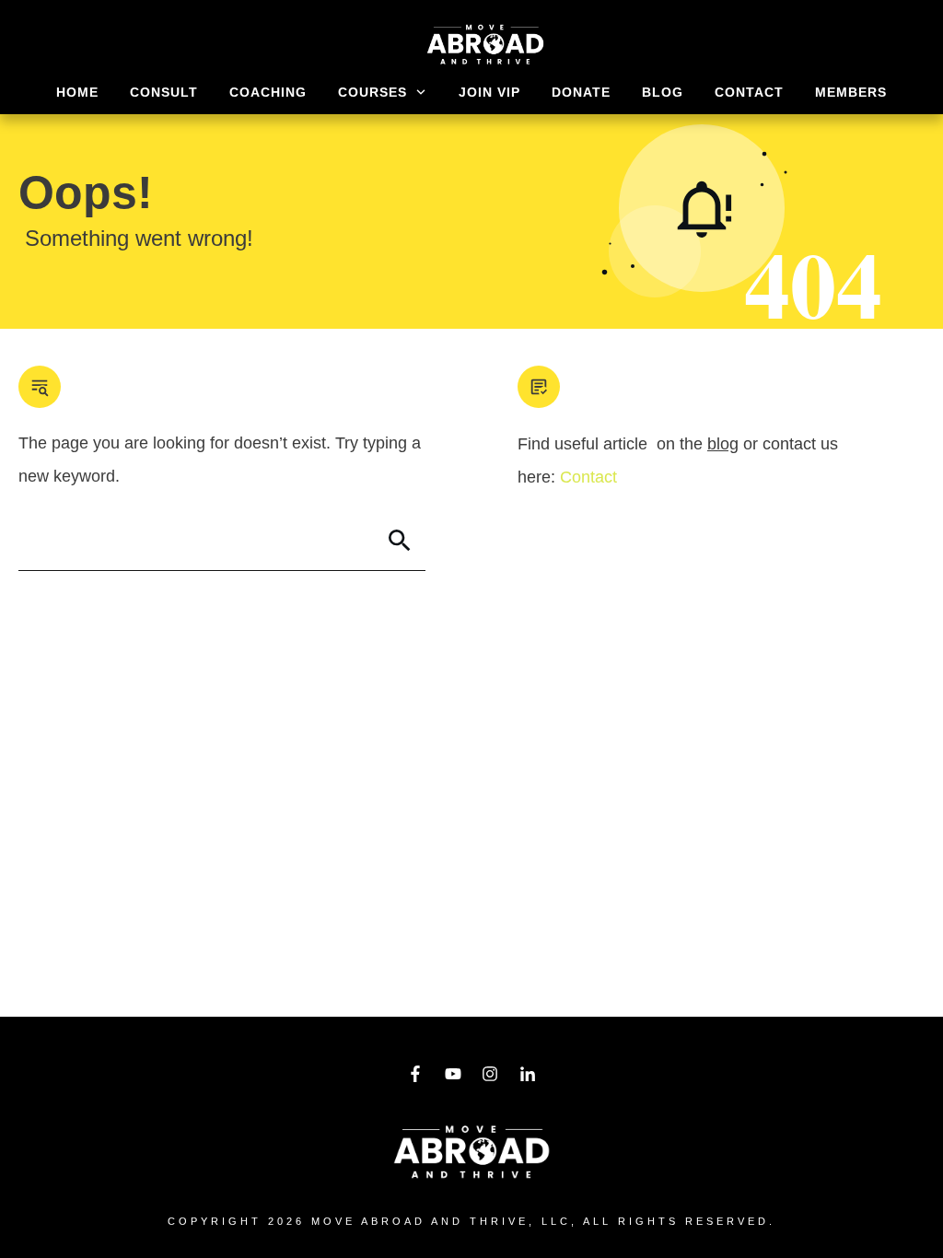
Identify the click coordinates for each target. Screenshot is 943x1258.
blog (723, 444)
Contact (588, 477)
